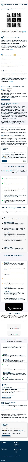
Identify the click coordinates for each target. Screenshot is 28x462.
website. (12, 49)
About (1, 450)
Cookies (4, 460)
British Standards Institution (7, 170)
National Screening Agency (4, 92)
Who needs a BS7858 (3, 447)
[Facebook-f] (15, 452)
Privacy (2, 460)
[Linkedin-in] (16, 452)
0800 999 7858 (11, 81)
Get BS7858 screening (4, 449)
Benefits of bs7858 (3, 448)
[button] (26, 1)
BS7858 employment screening (7, 168)
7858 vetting (2, 135)
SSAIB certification (15, 73)
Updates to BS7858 (3, 446)
